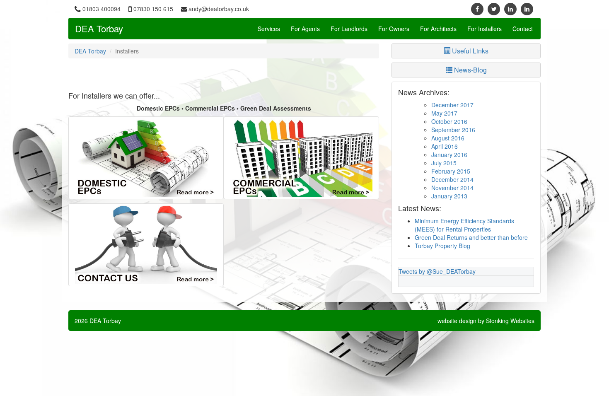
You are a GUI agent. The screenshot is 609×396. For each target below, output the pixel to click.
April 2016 (444, 146)
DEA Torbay (99, 28)
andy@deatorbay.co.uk (218, 9)
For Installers (484, 28)
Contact (522, 28)
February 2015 (450, 171)
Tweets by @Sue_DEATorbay (437, 271)
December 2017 (452, 105)
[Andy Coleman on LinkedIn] (510, 9)
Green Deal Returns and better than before (471, 237)
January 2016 (449, 154)
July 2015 (444, 163)
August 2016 (447, 138)
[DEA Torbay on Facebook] (477, 9)
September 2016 (453, 130)
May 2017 (444, 113)
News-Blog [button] (469, 70)
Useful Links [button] (469, 51)
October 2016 (449, 121)
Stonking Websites (510, 320)
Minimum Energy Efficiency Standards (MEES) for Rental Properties (464, 225)
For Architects (438, 28)
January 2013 (449, 196)
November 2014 (452, 188)
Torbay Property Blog (442, 245)
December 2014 (452, 179)
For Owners (393, 28)
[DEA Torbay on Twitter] (493, 9)
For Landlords (349, 28)
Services (269, 28)
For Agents (305, 28)
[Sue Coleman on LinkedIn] (527, 9)
